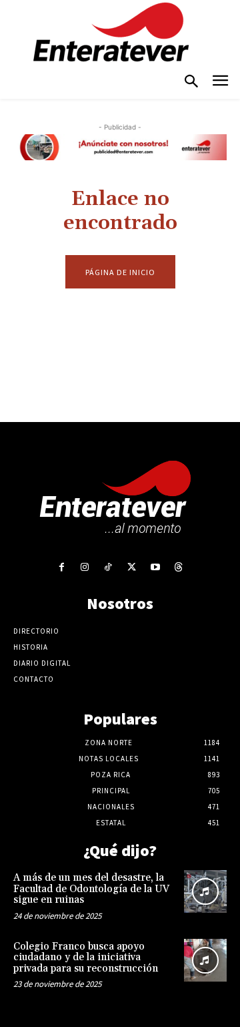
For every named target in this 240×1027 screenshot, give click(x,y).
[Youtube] (155, 567)
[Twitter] (131, 567)
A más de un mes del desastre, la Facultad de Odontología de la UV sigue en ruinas (91, 888)
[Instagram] (85, 567)
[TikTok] (108, 567)
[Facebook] (61, 567)
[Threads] (178, 567)
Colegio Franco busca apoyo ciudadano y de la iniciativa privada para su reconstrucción (85, 957)
